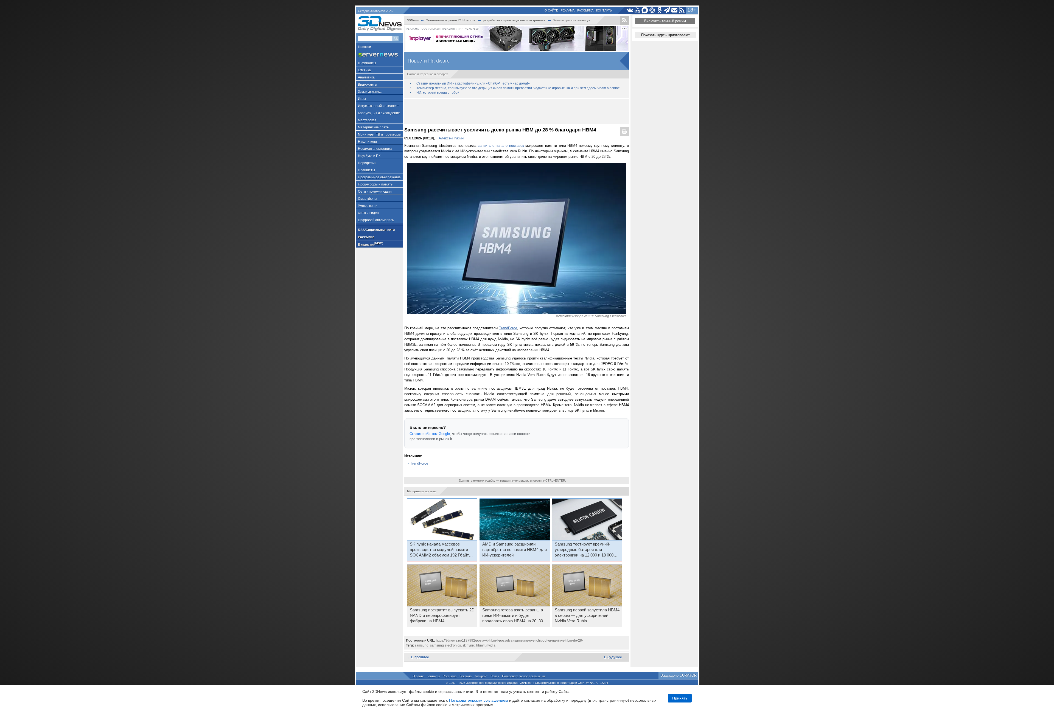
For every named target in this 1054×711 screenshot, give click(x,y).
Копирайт (481, 676)
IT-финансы (367, 63)
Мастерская (367, 120)
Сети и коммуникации (375, 191)
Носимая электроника (375, 149)
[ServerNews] (379, 54)
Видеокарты (367, 84)
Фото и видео (368, 213)
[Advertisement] (516, 111)
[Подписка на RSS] (682, 10)
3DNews (413, 20)
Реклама (567, 10)
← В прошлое (418, 657)
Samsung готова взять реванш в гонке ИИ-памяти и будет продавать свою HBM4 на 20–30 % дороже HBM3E (512, 616)
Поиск (494, 676)
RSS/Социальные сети (376, 230)
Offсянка (364, 70)
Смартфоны (367, 199)
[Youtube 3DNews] (637, 10)
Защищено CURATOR (679, 675)
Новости (364, 47)
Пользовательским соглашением (478, 700)
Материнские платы (373, 127)
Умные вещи (367, 206)
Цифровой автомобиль (376, 220)
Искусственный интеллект (378, 106)
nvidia (490, 645)
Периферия (367, 163)
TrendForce (508, 328)
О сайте (551, 10)
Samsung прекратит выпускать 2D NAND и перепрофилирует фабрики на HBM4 (442, 615)
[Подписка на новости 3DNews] (674, 10)
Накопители (367, 142)
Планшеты (366, 170)
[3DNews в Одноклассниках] (659, 10)
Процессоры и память (375, 184)
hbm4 (480, 645)
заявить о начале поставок (501, 146)
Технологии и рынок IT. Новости (450, 20)
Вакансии (370, 244)
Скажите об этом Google (430, 434)
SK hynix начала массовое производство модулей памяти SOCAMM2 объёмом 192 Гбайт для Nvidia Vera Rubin (439, 550)
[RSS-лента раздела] (624, 20)
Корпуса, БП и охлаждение (379, 113)
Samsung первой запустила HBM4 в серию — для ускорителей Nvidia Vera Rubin (587, 615)
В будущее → (615, 657)
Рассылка (585, 10)
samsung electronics (445, 645)
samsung (421, 645)
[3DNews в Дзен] (652, 10)
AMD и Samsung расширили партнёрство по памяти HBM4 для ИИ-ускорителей (514, 549)
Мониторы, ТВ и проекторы (379, 134)
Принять (679, 698)
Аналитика (366, 77)
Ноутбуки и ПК (369, 156)
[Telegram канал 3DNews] (667, 10)
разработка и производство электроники (514, 20)
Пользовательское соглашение (524, 676)
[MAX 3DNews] (645, 10)
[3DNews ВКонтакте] (630, 10)
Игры (362, 99)
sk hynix (468, 645)
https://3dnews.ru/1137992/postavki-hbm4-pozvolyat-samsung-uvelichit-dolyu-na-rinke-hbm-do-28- (509, 640)
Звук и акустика (370, 92)
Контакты (604, 10)
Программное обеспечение (379, 177)
